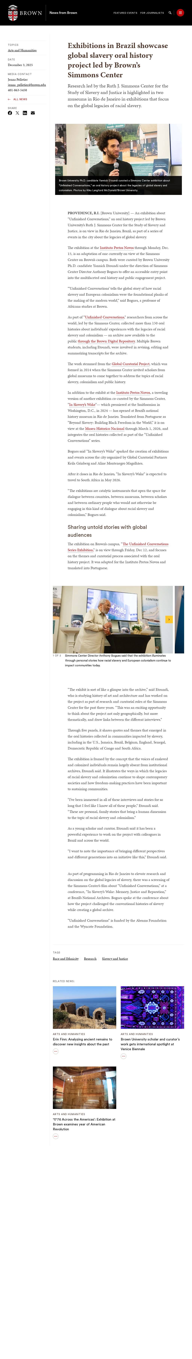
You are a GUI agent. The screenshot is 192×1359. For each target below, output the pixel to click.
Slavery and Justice (115, 958)
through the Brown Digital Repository (106, 341)
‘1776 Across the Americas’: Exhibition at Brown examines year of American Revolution (84, 1124)
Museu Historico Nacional (104, 428)
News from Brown (63, 12)
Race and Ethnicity (66, 958)
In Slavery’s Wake (82, 404)
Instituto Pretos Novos (117, 247)
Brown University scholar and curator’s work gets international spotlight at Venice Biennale (150, 1044)
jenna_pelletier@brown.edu (27, 84)
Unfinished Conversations (104, 317)
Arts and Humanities (22, 50)
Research (90, 958)
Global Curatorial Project (130, 363)
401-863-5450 (17, 90)
